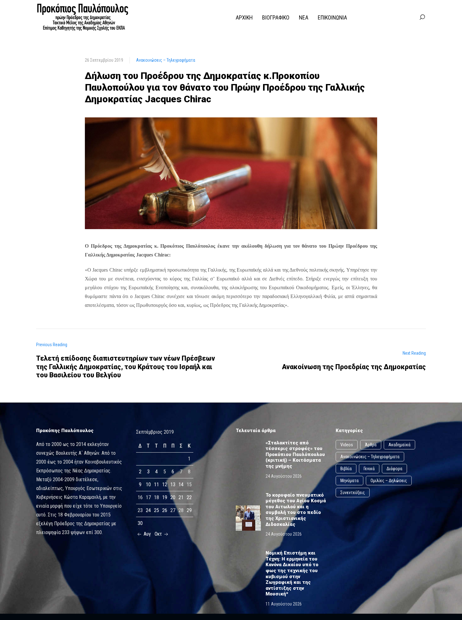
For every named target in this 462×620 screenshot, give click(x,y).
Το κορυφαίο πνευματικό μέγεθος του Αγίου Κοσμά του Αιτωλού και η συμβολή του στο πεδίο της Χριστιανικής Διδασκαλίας (296, 509)
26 (164, 510)
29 (189, 510)
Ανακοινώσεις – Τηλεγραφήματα (165, 60)
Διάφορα (394, 468)
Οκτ (159, 534)
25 (156, 510)
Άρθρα (371, 444)
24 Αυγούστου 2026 (284, 476)
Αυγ (146, 534)
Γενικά (369, 468)
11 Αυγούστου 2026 (284, 603)
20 (172, 497)
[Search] (422, 17)
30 (140, 523)
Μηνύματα (349, 480)
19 (164, 497)
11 (156, 485)
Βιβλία (346, 468)
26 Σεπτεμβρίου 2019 (104, 60)
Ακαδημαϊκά (399, 444)
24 (148, 510)
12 (164, 485)
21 (181, 497)
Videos (346, 444)
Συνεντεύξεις (352, 492)
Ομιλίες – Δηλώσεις (389, 480)
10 (148, 485)
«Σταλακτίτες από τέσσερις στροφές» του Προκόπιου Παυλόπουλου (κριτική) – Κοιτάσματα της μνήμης (295, 454)
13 (172, 485)
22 (189, 497)
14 (181, 485)
